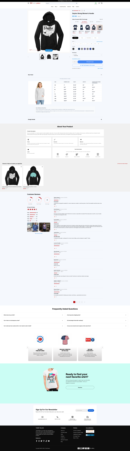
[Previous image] (28, 57)
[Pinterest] (44, 441)
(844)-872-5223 (57, 419)
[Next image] (70, 57)
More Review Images (38, 233)
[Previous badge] (28, 347)
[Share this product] (84, 10)
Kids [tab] (92, 21)
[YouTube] (49, 441)
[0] (101, 3)
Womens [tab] (85, 21)
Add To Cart (91, 61)
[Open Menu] (28, 3)
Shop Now (80, 387)
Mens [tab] (78, 21)
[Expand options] (101, 55)
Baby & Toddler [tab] (100, 21)
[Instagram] (39, 441)
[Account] (99, 3)
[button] (82, 11)
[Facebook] (36, 441)
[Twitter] (41, 441)
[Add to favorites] (21, 166)
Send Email (91, 410)
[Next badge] (102, 347)
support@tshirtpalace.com (42, 419)
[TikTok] (46, 441)
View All (101, 19)
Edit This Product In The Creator (88, 65)
